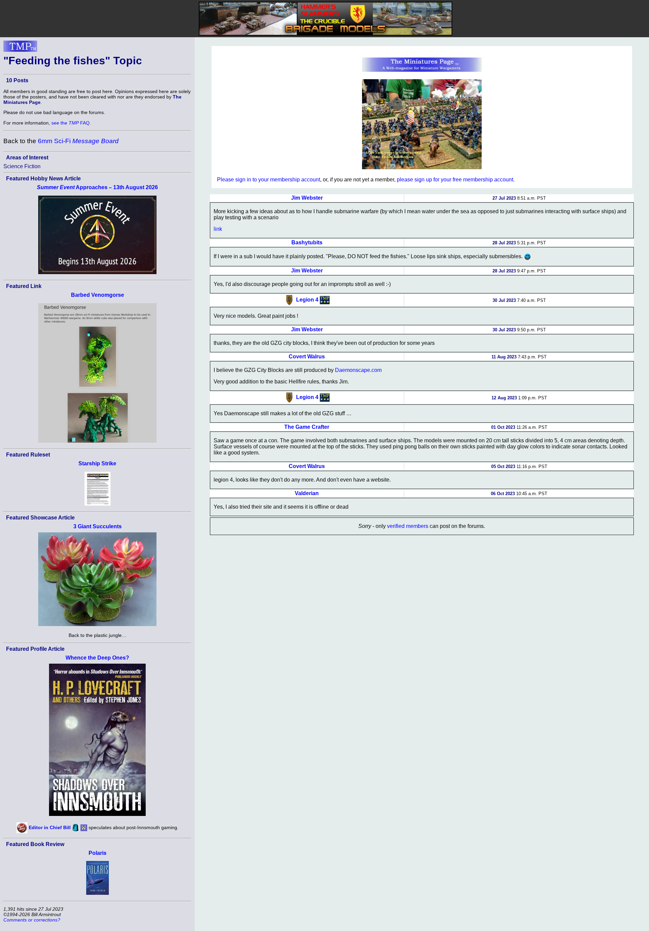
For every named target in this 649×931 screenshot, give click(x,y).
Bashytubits (306, 242)
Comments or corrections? (31, 920)
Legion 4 (307, 300)
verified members (407, 526)
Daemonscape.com (358, 370)
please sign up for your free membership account (455, 179)
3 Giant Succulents (97, 526)
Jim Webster (307, 198)
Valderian (307, 493)
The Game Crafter (306, 427)
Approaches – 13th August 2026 (97, 187)
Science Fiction (22, 166)
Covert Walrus (307, 356)
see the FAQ (70, 123)
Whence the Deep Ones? (97, 658)
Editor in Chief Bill (50, 827)
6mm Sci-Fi (78, 141)
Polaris (97, 853)
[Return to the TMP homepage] (20, 48)
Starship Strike (97, 463)
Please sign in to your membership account (268, 179)
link (218, 229)
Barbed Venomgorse (97, 295)
